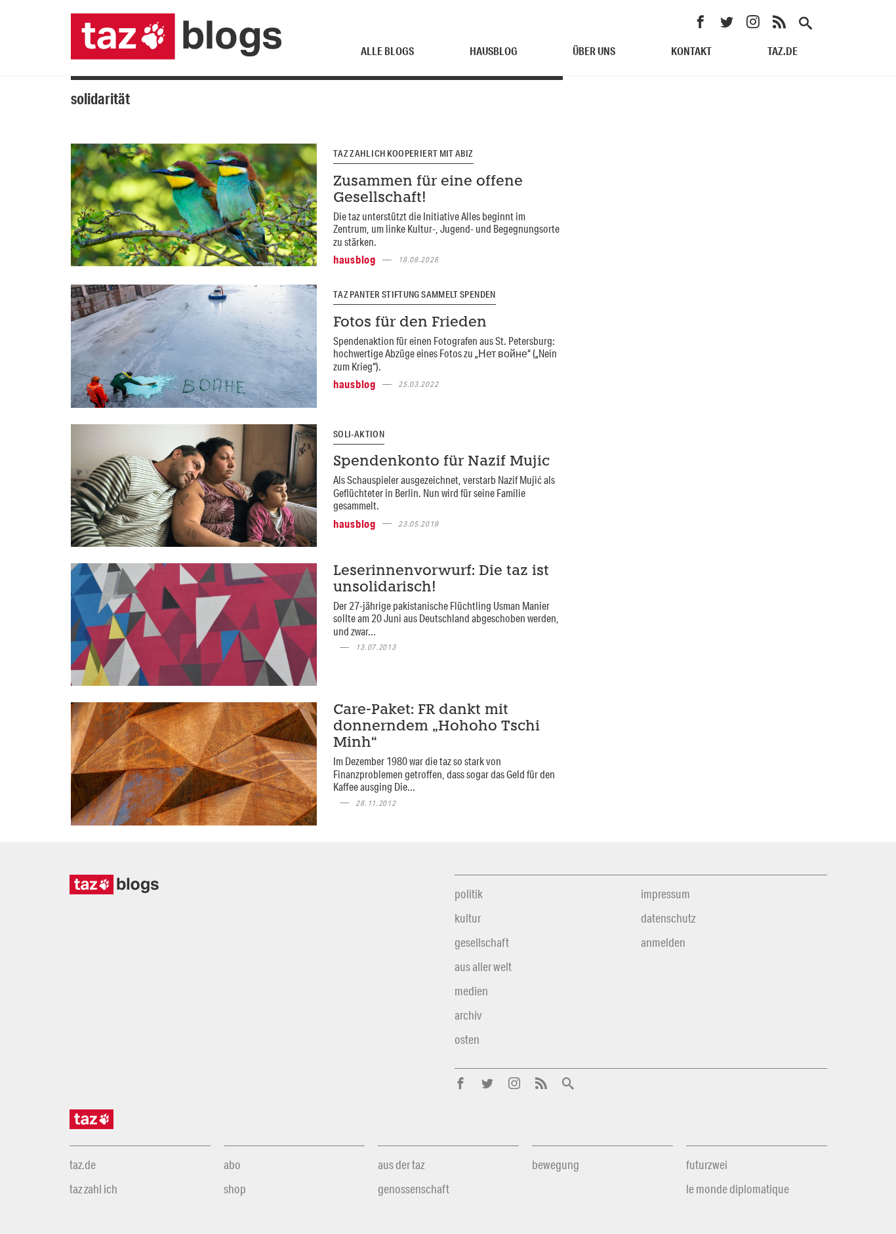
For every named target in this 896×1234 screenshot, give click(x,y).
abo (232, 1164)
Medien (471, 991)
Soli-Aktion (358, 434)
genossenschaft (413, 1189)
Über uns (594, 51)
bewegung (555, 1164)
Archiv (468, 1015)
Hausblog (494, 51)
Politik (469, 893)
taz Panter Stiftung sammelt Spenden (414, 294)
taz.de (782, 51)
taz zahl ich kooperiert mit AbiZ (403, 153)
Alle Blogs (387, 51)
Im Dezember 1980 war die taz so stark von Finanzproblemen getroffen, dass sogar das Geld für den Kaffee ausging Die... (444, 773)
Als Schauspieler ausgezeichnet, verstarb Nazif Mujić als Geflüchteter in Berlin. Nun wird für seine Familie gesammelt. (444, 492)
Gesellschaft (482, 942)
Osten (467, 1039)
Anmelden (663, 942)
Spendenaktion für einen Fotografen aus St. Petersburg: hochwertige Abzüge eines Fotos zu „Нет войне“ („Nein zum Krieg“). (445, 353)
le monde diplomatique (737, 1189)
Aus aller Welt (483, 966)
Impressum (665, 893)
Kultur (468, 918)
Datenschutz (668, 918)
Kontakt (691, 51)
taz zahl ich (93, 1189)
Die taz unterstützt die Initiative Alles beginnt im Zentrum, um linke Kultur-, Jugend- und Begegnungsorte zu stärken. (446, 229)
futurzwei (706, 1164)
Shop (235, 1189)
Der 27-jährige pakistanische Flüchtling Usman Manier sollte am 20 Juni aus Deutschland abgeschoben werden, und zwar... (446, 618)
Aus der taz (401, 1164)
